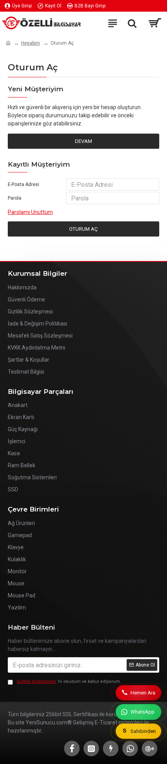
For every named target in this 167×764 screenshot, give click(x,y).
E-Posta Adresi (23, 184)
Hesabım (30, 43)
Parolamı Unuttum (30, 212)
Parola (14, 198)
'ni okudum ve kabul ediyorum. (69, 681)
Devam (83, 141)
